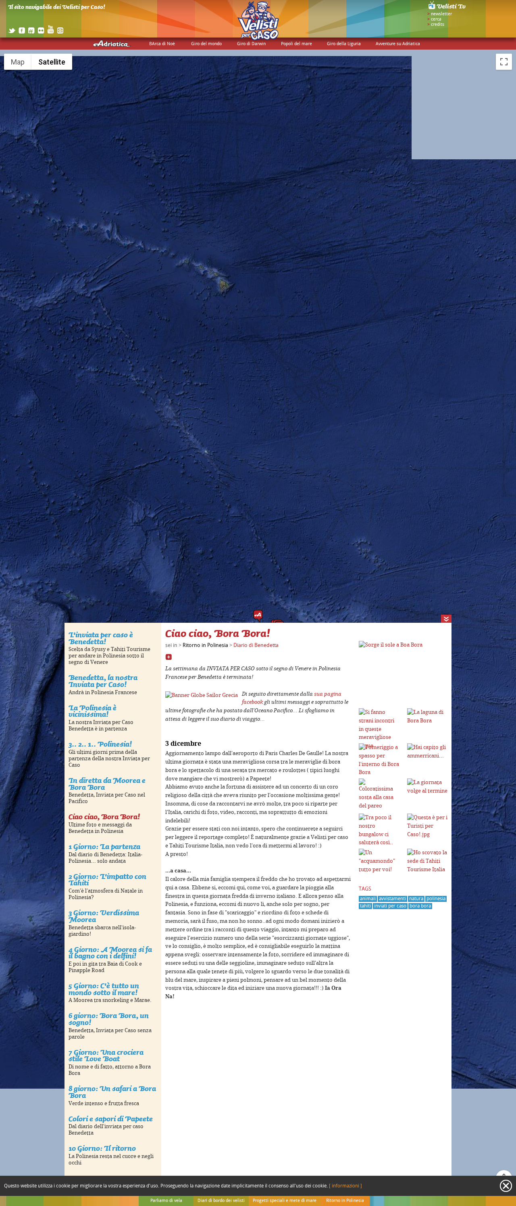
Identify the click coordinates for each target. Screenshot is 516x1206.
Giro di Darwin (251, 44)
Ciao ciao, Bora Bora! (104, 816)
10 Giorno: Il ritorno (102, 1148)
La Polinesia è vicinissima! (93, 711)
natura (416, 898)
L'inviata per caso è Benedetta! (101, 638)
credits (437, 24)
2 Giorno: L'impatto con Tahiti (107, 880)
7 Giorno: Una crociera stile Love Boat (106, 1055)
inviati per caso (390, 906)
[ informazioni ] (345, 1186)
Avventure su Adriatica (398, 44)
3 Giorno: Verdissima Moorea (104, 916)
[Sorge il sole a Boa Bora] (390, 645)
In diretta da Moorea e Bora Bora (107, 784)
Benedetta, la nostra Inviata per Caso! (103, 681)
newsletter (441, 14)
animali (368, 898)
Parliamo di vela (166, 1200)
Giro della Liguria (344, 44)
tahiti (365, 906)
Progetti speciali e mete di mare (284, 1200)
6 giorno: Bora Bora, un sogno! (109, 1019)
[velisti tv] (447, 8)
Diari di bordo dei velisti (221, 1200)
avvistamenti (392, 898)
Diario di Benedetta (256, 645)
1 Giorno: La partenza (104, 846)
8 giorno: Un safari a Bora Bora (112, 1092)
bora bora (420, 906)
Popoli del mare (296, 44)
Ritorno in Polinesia (205, 645)
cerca (436, 19)
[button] (258, 616)
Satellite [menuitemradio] (51, 62)
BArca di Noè (162, 44)
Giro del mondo (206, 44)
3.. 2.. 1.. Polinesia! (100, 744)
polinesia (436, 898)
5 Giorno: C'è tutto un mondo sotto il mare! (104, 989)
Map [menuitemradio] (18, 62)
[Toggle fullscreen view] (504, 62)
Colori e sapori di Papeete (111, 1118)
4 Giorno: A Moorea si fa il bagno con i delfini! (110, 953)
